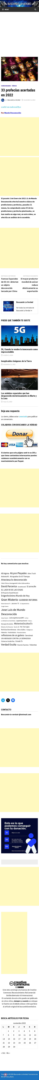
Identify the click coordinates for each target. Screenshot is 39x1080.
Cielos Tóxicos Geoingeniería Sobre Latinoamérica (15, 583)
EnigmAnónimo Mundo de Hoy (15, 595)
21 (4, 1043)
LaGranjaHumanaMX (16, 618)
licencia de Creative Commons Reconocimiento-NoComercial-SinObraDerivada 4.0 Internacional (19, 993)
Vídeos (14, 86)
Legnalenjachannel (21, 621)
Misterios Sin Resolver (7, 627)
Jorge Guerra (4, 606)
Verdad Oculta (8, 644)
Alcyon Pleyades (18, 573)
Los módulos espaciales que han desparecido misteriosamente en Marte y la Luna (19, 396)
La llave (26, 618)
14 (4, 1039)
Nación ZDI (16, 627)
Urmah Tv (19, 641)
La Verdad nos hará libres (8, 620)
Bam (12, 1077)
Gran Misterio (9, 600)
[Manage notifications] (5, 1074)
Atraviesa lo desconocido (14, 579)
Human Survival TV (5, 603)
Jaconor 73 (15, 603)
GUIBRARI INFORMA (28, 600)
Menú (7, 9)
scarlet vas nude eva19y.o (11, 107)
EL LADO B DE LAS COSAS (12, 589)
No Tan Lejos (24, 627)
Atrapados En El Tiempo (20, 576)
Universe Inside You (7, 641)
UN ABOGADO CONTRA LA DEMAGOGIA (16, 638)
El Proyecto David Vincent (9, 593)
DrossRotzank (22, 587)
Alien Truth (32, 573)
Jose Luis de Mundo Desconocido (13, 612)
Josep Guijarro (4, 618)
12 (30, 1035)
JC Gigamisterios (24, 603)
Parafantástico (12, 632)
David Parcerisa (9, 586)
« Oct (3, 1053)
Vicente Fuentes (23, 645)
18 (25, 1039)
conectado (23, 416)
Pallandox (4, 632)
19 (30, 1039)
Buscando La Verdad (14, 100)
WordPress (5, 1077)
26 (30, 1043)
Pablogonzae (29, 629)
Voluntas (33, 645)
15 (9, 1039)
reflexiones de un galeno (12, 635)
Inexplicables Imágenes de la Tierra (16, 361)
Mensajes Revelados (7, 624)
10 (19, 1035)
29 (9, 1047)
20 (35, 1039)
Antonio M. (5, 576)
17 (19, 1039)
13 (35, 1035)
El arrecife (31, 586)
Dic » (8, 1053)
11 (25, 1035)
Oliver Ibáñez (21, 630)
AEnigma (5, 573)
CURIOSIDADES (6, 86)
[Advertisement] (19, 32)
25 (25, 1043)
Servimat (29, 635)
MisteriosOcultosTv (23, 623)
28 (4, 1047)
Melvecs (30, 620)
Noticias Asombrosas (8, 630)
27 (35, 1043)
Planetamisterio (21, 632)
